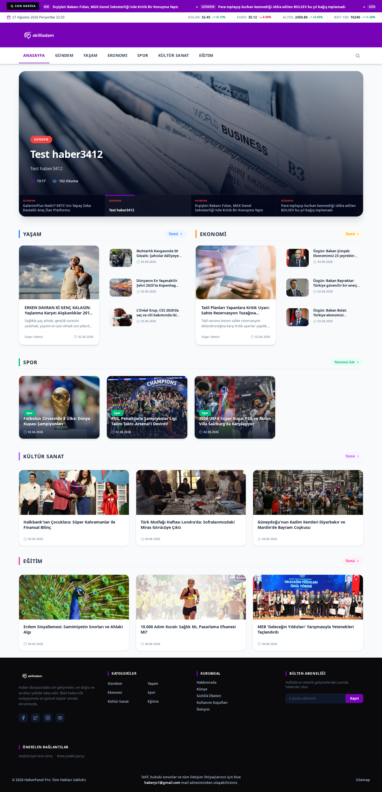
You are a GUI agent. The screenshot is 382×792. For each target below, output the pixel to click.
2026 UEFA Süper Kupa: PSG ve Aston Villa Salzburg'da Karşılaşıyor (235, 421)
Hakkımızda (206, 682)
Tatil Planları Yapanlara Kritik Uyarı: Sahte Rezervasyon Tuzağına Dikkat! (235, 313)
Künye (202, 689)
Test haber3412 (66, 154)
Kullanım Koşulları (212, 702)
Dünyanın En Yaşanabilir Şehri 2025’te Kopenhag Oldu (156, 285)
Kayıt (354, 698)
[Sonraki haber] (356, 143)
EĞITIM (206, 55)
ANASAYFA (34, 55)
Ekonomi (115, 692)
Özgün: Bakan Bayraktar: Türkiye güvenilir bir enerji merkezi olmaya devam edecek (335, 287)
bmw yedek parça (70, 756)
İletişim (203, 709)
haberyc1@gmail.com (162, 782)
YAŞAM (90, 55)
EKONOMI (117, 55)
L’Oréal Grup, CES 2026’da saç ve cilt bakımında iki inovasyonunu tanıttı (157, 315)
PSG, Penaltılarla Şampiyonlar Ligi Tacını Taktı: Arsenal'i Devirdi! (143, 421)
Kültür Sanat (118, 701)
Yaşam (153, 683)
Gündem (115, 683)
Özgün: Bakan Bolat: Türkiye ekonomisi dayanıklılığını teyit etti (333, 315)
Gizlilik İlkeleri (209, 695)
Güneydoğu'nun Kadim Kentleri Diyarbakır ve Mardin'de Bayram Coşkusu (301, 524)
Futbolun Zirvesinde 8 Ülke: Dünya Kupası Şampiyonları (56, 421)
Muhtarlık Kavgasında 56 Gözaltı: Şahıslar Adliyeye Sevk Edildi (157, 256)
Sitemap (363, 780)
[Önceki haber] (25, 143)
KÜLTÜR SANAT (173, 55)
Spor (151, 692)
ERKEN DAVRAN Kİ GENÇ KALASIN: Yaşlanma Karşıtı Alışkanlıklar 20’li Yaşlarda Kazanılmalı (58, 313)
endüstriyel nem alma (36, 756)
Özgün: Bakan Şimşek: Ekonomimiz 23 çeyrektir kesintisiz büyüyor (333, 256)
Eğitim (153, 701)
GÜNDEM (64, 55)
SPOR (142, 55)
